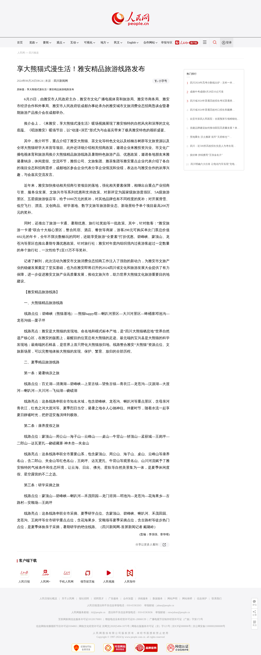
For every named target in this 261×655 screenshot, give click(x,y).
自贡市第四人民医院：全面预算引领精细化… (215, 119)
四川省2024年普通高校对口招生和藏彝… (212, 109)
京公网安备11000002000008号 (209, 626)
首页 (20, 42)
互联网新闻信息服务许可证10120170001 (80, 619)
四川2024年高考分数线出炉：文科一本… (212, 82)
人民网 (21, 52)
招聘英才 (99, 598)
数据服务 (158, 598)
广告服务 (113, 598)
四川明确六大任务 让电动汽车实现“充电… (214, 164)
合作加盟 (128, 598)
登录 (229, 42)
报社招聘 (84, 598)
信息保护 (202, 598)
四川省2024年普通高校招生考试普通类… (212, 100)
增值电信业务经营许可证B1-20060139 (125, 619)
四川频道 (34, 52)
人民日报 (24, 581)
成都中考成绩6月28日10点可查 (207, 91)
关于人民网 (68, 598)
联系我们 (217, 598)
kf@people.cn (98, 612)
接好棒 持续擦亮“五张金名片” (206, 155)
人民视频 (108, 581)
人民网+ (45, 581)
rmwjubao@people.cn (179, 612)
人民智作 (129, 581)
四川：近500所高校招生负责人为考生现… (213, 146)
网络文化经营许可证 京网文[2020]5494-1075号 (104, 626)
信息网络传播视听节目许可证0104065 (56, 626)
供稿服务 (143, 598)
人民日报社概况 (48, 598)
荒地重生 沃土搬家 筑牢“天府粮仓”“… (211, 137)
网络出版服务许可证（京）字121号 (151, 626)
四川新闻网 (61, 80)
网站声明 (172, 598)
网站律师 (187, 598)
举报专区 (166, 42)
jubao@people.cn (165, 605)
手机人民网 (66, 581)
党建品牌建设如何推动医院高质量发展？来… (215, 128)
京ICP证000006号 (181, 626)
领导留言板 (87, 581)
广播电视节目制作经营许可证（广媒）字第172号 (176, 619)
